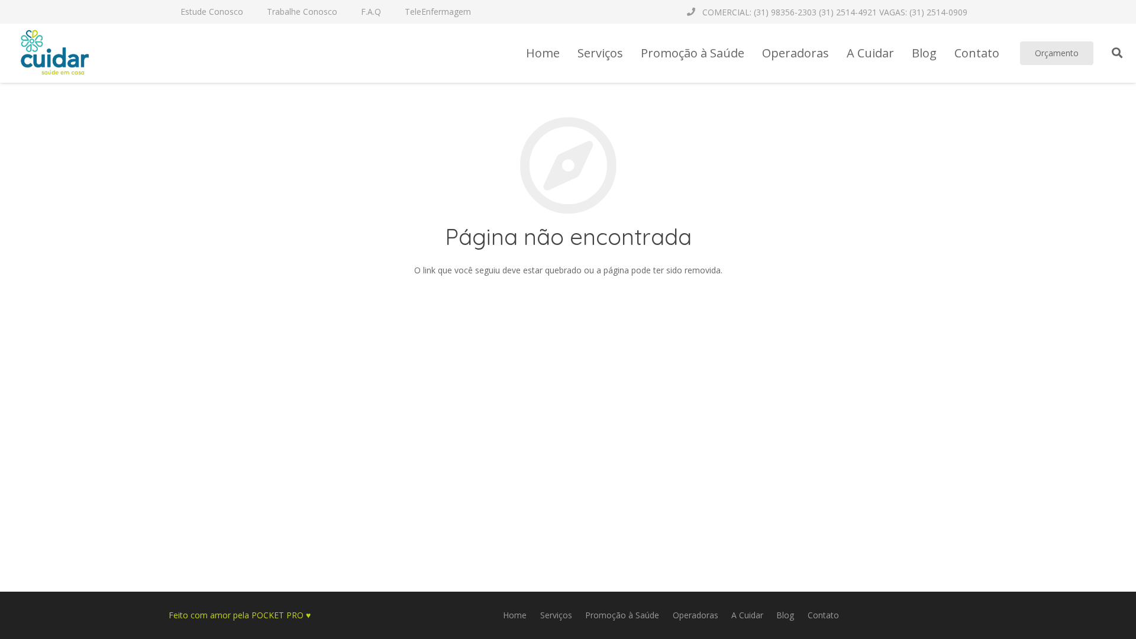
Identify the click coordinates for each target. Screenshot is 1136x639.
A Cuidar (747, 615)
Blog (785, 615)
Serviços (556, 615)
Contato (823, 615)
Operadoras (695, 615)
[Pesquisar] (1117, 52)
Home (515, 615)
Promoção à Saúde (622, 615)
